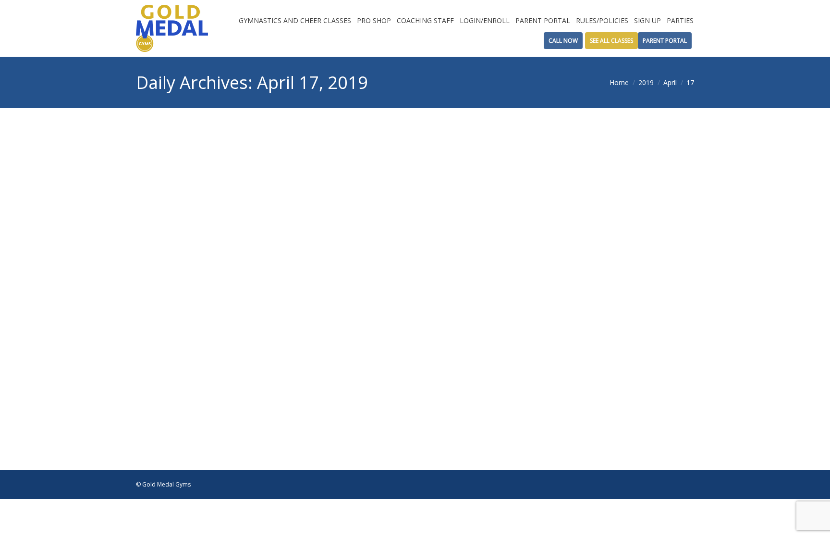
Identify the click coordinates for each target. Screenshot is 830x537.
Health (202, 431)
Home (619, 82)
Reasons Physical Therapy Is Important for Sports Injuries (373, 383)
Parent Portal (665, 41)
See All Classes (611, 41)
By (242, 431)
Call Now (563, 41)
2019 (646, 82)
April (670, 82)
